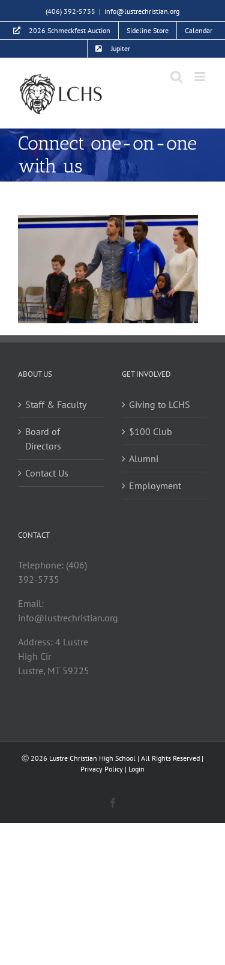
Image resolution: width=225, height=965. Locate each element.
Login (136, 768)
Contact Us (46, 473)
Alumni (143, 458)
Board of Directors (43, 438)
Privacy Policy (101, 768)
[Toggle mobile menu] (200, 76)
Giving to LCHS (159, 404)
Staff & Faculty (55, 404)
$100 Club (150, 431)
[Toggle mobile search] (176, 76)
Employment (155, 485)
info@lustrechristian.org (141, 11)
